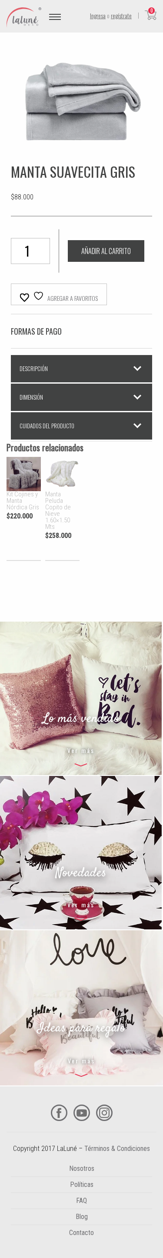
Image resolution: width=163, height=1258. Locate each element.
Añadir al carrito (106, 251)
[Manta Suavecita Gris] (81, 159)
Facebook (59, 1113)
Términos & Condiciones (117, 1148)
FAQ (81, 1200)
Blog (82, 1216)
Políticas (81, 1184)
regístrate (121, 15)
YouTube (81, 1113)
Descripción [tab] (34, 368)
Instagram (104, 1113)
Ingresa (98, 15)
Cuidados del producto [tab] (47, 425)
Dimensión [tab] (31, 397)
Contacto (81, 1233)
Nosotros (81, 1168)
